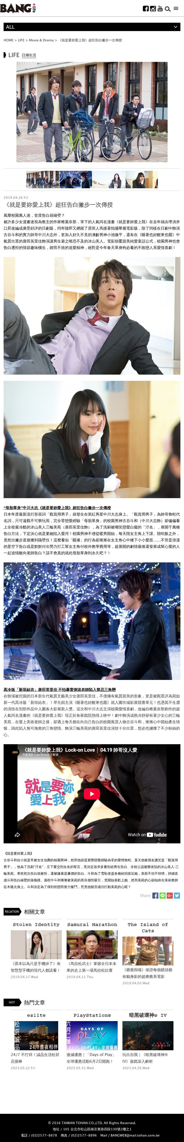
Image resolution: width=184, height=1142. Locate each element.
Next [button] (176, 112)
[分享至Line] (163, 896)
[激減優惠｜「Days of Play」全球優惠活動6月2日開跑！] (92, 1035)
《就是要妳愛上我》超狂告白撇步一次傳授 (90, 40)
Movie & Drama (41, 40)
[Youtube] (160, 8)
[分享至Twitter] (177, 896)
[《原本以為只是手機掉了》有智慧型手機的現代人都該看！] (36, 944)
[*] (175, 8)
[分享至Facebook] (155, 896)
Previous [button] (7, 112)
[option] (92, 112)
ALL (10, 27)
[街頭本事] (18, 8)
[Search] (167, 8)
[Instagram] (153, 8)
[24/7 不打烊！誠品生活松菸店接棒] (36, 1035)
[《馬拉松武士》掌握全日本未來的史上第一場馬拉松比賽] (92, 944)
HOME (8, 40)
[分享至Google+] (170, 896)
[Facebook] (146, 8)
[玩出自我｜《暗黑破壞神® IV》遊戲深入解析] (147, 1035)
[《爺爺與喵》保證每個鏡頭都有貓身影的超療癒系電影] (147, 951)
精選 (11, 35)
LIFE (21, 40)
